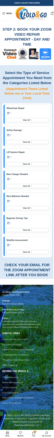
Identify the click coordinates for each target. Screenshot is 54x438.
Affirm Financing (10, 365)
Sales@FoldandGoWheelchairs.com (19, 321)
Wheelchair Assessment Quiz (16, 360)
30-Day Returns (9, 387)
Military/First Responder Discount (18, 349)
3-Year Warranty (10, 377)
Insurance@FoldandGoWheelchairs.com (21, 324)
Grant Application (10, 392)
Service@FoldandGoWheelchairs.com (20, 327)
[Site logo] (31, 13)
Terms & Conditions (11, 403)
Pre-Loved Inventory (12, 344)
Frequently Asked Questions (15, 355)
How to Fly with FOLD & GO (15, 339)
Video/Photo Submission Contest (17, 398)
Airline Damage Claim (12, 382)
